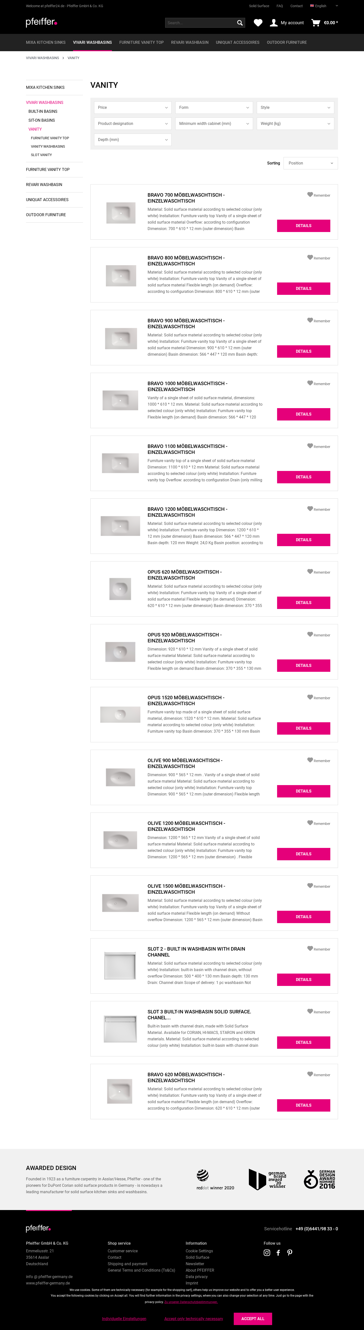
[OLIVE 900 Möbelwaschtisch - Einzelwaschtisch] (120, 777)
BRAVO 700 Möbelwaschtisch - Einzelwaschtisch (186, 198)
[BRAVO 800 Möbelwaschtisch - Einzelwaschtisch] (120, 275)
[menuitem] (255, 4)
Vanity (35, 129)
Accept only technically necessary (193, 1318)
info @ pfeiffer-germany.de (49, 1276)
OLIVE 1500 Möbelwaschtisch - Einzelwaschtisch (186, 889)
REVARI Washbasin (44, 184)
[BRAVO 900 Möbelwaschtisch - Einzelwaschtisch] (120, 338)
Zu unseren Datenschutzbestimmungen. (191, 1302)
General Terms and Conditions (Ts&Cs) (141, 1270)
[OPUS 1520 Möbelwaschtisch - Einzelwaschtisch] (120, 715)
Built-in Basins (42, 111)
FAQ (280, 6)
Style (265, 107)
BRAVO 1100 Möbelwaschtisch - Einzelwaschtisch (188, 449)
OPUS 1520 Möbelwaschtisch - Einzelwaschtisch (186, 700)
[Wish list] (258, 23)
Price (102, 107)
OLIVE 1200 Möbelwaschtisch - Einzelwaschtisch (186, 826)
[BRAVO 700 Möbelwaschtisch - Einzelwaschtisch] (120, 212)
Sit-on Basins (41, 120)
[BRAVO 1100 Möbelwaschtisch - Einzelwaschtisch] (120, 463)
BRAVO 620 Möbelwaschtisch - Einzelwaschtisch (186, 1077)
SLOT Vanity (41, 155)
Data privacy (197, 1276)
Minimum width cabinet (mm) (205, 123)
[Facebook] (278, 1253)
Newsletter (195, 1263)
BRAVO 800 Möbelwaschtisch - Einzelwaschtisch (186, 261)
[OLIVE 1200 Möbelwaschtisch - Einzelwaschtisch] (120, 840)
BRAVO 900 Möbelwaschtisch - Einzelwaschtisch (186, 323)
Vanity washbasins (48, 146)
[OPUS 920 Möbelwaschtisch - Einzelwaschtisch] (120, 652)
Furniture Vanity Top (50, 138)
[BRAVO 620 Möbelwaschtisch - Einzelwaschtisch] (120, 1092)
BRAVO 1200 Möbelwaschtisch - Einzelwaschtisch (188, 512)
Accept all (252, 1318)
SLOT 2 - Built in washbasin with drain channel (196, 952)
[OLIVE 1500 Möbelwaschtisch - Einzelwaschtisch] (120, 903)
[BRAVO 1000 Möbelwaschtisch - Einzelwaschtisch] (120, 400)
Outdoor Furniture (46, 214)
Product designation (115, 123)
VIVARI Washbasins (44, 102)
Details (304, 225)
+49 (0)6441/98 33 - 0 (317, 1228)
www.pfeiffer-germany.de (48, 1283)
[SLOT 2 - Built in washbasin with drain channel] (120, 966)
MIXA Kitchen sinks (45, 87)
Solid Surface (259, 6)
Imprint (192, 1283)
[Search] (240, 23)
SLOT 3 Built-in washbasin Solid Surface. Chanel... (199, 1015)
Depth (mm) (108, 139)
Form (183, 107)
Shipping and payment (127, 1263)
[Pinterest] (289, 1253)
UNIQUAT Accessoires (47, 199)
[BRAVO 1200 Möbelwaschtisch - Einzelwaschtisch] (120, 526)
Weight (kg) (271, 123)
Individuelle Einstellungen (124, 1318)
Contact (296, 6)
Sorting (273, 163)
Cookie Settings (199, 1251)
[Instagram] (267, 1253)
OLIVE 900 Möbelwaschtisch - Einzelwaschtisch (185, 763)
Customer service (123, 1251)
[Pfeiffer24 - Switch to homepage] (41, 24)
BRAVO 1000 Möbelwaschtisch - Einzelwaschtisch (188, 386)
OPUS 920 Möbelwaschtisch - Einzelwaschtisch (185, 638)
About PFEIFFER (200, 1270)
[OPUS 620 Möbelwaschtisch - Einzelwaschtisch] (120, 589)
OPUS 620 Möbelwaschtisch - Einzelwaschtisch (185, 575)
